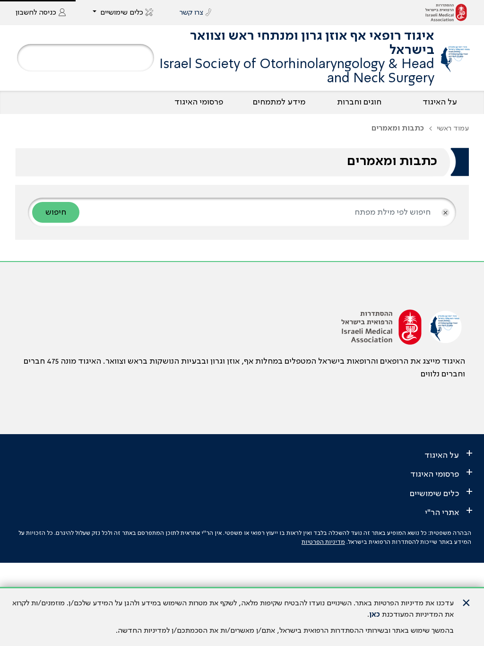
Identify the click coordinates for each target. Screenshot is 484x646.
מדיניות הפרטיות (323, 542)
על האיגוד (440, 102)
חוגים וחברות (359, 102)
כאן (374, 615)
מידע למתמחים (279, 102)
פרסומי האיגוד (198, 102)
